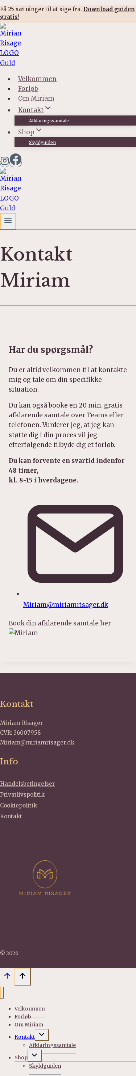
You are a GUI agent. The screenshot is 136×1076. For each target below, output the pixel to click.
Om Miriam (36, 98)
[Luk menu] (2, 993)
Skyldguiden (42, 142)
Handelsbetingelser (27, 783)
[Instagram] (4, 163)
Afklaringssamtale (49, 120)
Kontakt (11, 816)
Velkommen (37, 79)
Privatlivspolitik (22, 794)
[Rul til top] (7, 977)
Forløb (28, 89)
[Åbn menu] (8, 221)
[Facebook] (15, 163)
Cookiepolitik (18, 805)
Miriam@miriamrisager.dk (65, 605)
